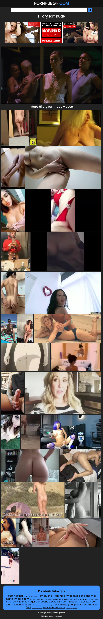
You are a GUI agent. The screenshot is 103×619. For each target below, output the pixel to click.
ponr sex (34, 596)
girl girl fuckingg (62, 605)
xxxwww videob (37, 608)
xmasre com (21, 598)
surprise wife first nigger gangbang (27, 601)
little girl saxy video (91, 599)
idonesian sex (74, 602)
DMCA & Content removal (51, 616)
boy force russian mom (37, 599)
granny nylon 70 (71, 608)
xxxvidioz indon (58, 601)
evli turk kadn (36, 605)
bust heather (15, 595)
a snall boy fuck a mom (74, 599)
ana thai (27, 596)
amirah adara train (54, 599)
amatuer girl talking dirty (54, 595)
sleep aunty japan (48, 605)
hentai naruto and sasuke (54, 607)
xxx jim (28, 605)
